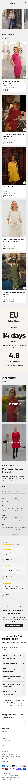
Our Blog (4, 731)
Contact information (7, 779)
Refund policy (5, 775)
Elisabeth (8, 559)
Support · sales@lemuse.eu (7, 739)
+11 (15, 142)
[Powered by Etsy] (23, 549)
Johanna (8, 576)
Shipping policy (16, 777)
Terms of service (6, 777)
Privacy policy (14, 775)
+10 (15, 195)
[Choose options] (24, 77)
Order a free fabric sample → (14, 625)
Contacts (4, 735)
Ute (7, 594)
